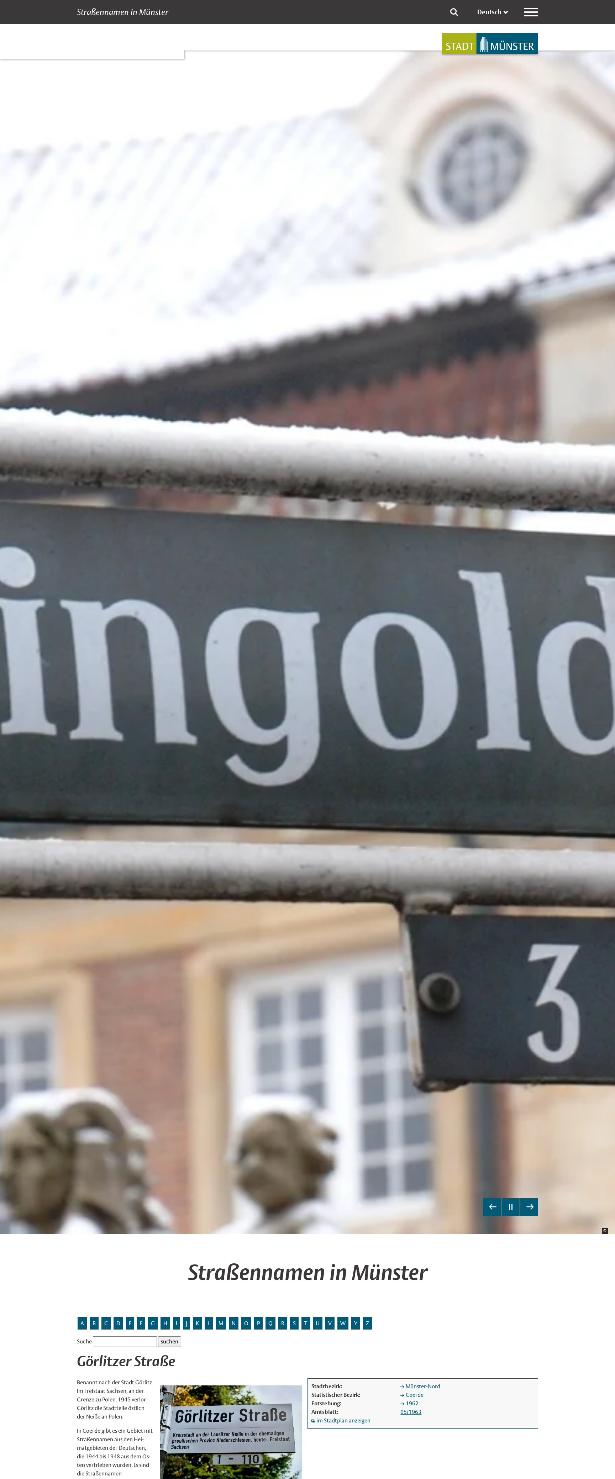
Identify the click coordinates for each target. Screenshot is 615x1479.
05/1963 (410, 1412)
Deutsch (489, 12)
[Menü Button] (531, 12)
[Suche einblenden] (454, 12)
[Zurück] (492, 1207)
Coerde (415, 1394)
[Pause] (511, 1207)
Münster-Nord (423, 1386)
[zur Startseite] (490, 43)
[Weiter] (529, 1207)
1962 (412, 1403)
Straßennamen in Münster (122, 12)
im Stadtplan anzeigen (343, 1420)
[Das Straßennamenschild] (231, 1431)
